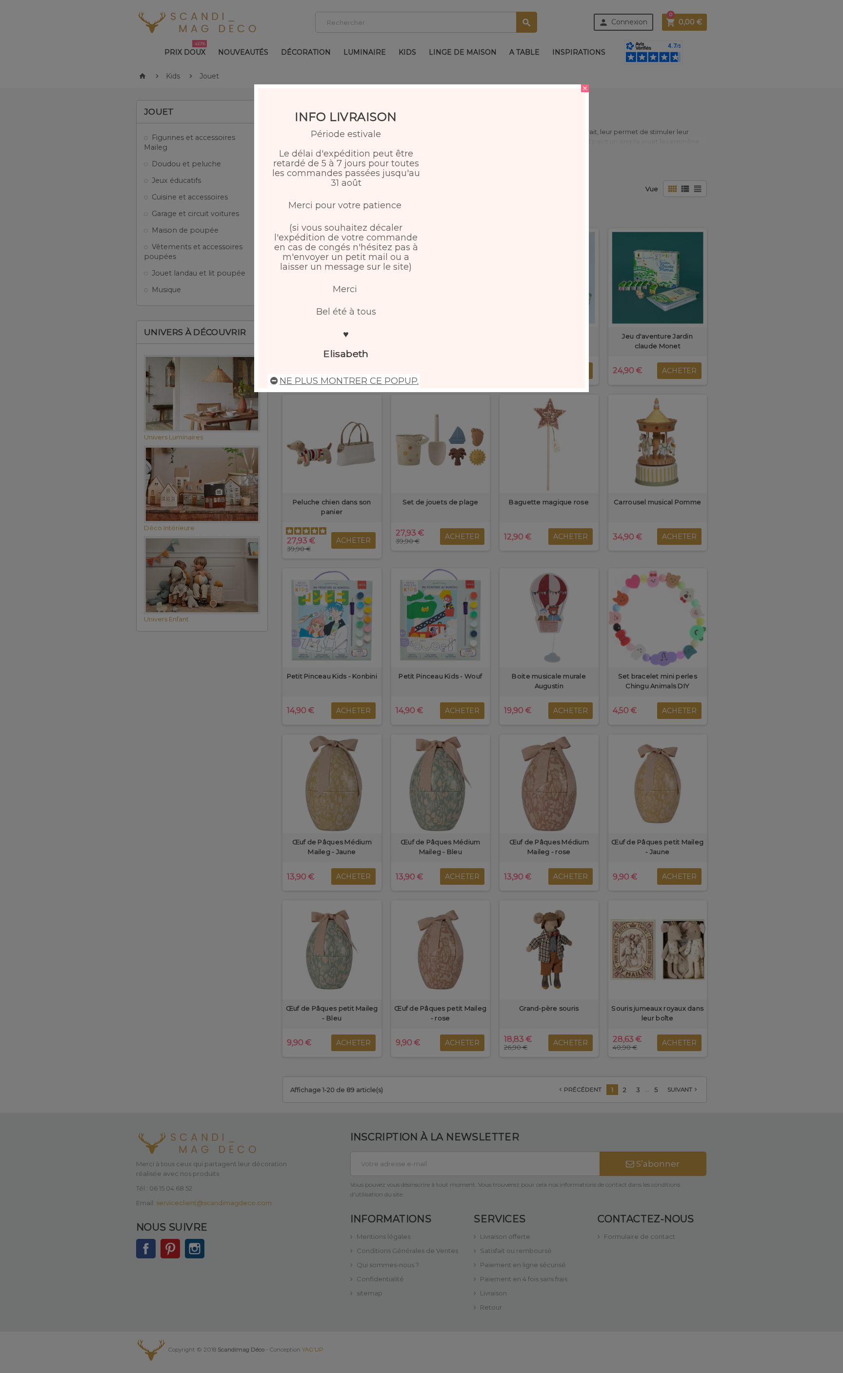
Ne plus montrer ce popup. (349, 381)
